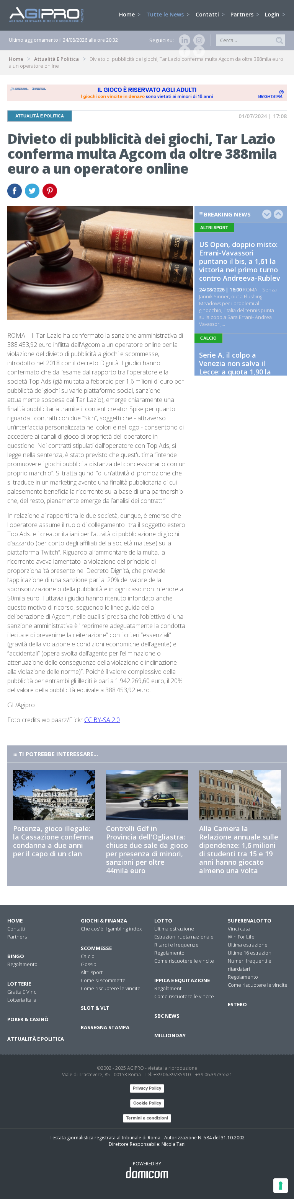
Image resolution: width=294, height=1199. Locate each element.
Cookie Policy (147, 1103)
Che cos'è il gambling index (111, 928)
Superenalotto (249, 920)
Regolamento (22, 964)
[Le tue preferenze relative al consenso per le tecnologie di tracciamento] (280, 1185)
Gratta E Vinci (22, 991)
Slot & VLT (95, 1007)
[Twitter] (197, 51)
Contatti (208, 14)
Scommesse (96, 948)
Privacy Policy (147, 1088)
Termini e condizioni (147, 1118)
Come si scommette (103, 980)
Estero (237, 1004)
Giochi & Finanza (104, 920)
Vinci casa (239, 928)
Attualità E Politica (56, 58)
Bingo (15, 956)
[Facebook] (183, 51)
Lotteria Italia (21, 999)
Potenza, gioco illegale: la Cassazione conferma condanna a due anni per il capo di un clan (53, 841)
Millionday (170, 1035)
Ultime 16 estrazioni (250, 952)
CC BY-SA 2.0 (102, 720)
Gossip (88, 964)
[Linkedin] (183, 40)
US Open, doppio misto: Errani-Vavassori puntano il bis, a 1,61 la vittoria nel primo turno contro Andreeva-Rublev (239, 261)
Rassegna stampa (105, 1027)
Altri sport (92, 972)
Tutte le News (165, 14)
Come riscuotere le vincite (110, 988)
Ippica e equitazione (182, 980)
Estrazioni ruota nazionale (184, 936)
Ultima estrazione (174, 928)
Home (127, 14)
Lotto (163, 920)
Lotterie (19, 983)
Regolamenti (168, 988)
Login (273, 14)
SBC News (167, 1015)
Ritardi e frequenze (176, 944)
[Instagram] (197, 40)
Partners (242, 14)
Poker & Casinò (28, 1019)
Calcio (88, 956)
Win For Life (241, 936)
